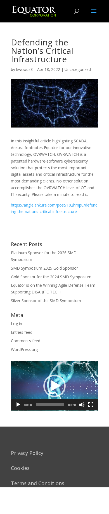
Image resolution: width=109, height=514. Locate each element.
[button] (54, 386)
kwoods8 (24, 69)
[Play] (18, 405)
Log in (16, 323)
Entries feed (21, 332)
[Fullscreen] (91, 405)
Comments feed (25, 340)
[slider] (50, 404)
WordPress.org (24, 349)
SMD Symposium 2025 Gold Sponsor (44, 268)
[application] (54, 386)
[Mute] (82, 405)
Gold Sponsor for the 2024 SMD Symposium (51, 276)
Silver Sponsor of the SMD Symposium (46, 300)
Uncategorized (78, 69)
